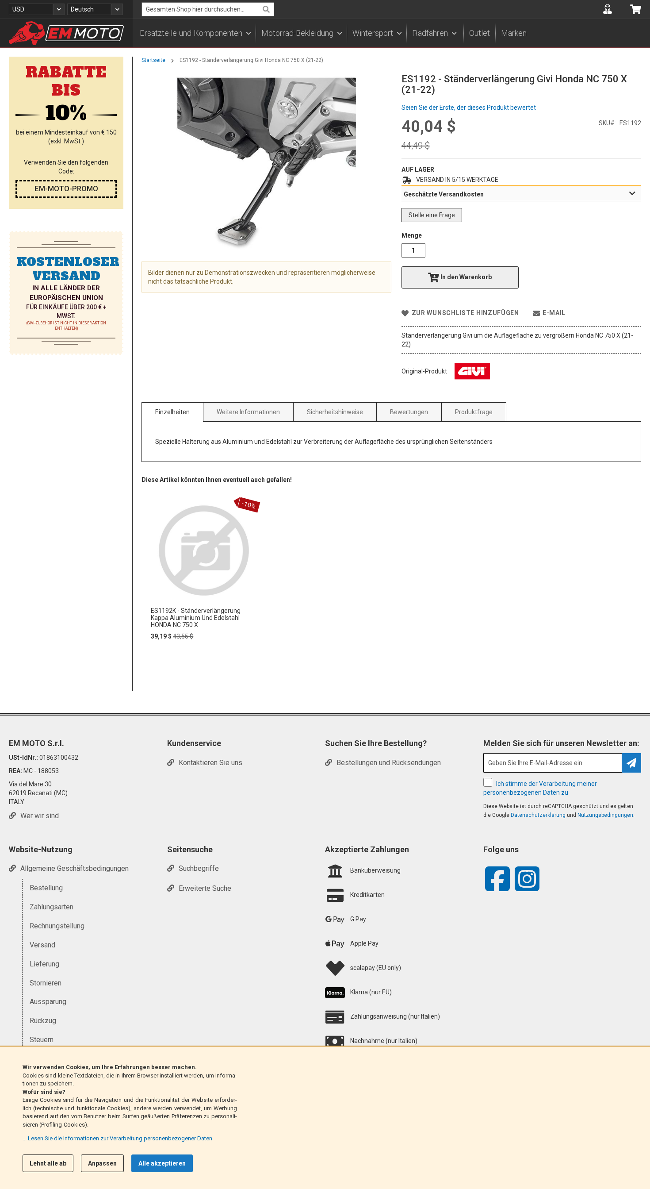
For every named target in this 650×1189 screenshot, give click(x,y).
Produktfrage (474, 412)
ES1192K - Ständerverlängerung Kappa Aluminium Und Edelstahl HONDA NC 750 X (196, 617)
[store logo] (66, 33)
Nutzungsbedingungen (605, 815)
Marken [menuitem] (514, 33)
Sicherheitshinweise (335, 412)
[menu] (391, 33)
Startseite (153, 60)
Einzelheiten (172, 412)
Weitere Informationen (248, 412)
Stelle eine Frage (432, 215)
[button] (36, 9)
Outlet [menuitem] (479, 33)
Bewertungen (409, 412)
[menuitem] (195, 33)
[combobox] (207, 9)
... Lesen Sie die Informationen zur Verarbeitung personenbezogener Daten (117, 1138)
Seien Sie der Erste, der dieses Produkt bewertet (468, 107)
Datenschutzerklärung (538, 815)
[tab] (521, 193)
